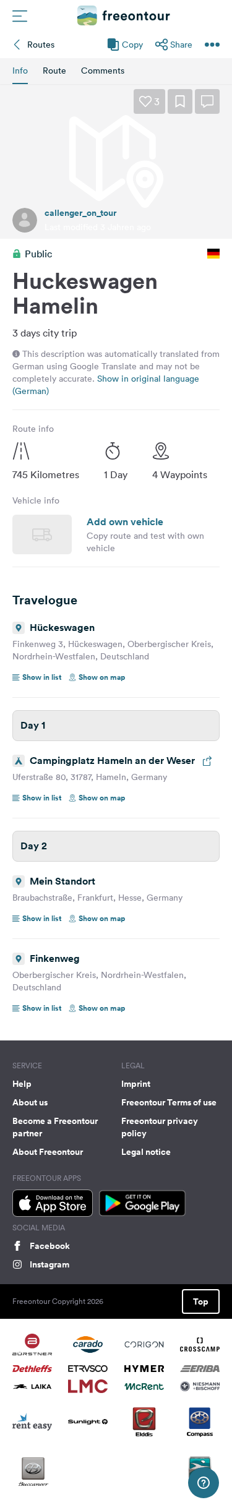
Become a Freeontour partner (55, 1127)
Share (181, 44)
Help (22, 1084)
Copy (132, 44)
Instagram (49, 1264)
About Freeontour (47, 1152)
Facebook (50, 1246)
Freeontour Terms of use (169, 1102)
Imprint (135, 1084)
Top (200, 1301)
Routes (40, 44)
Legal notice (146, 1152)
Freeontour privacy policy (159, 1127)
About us (30, 1102)
